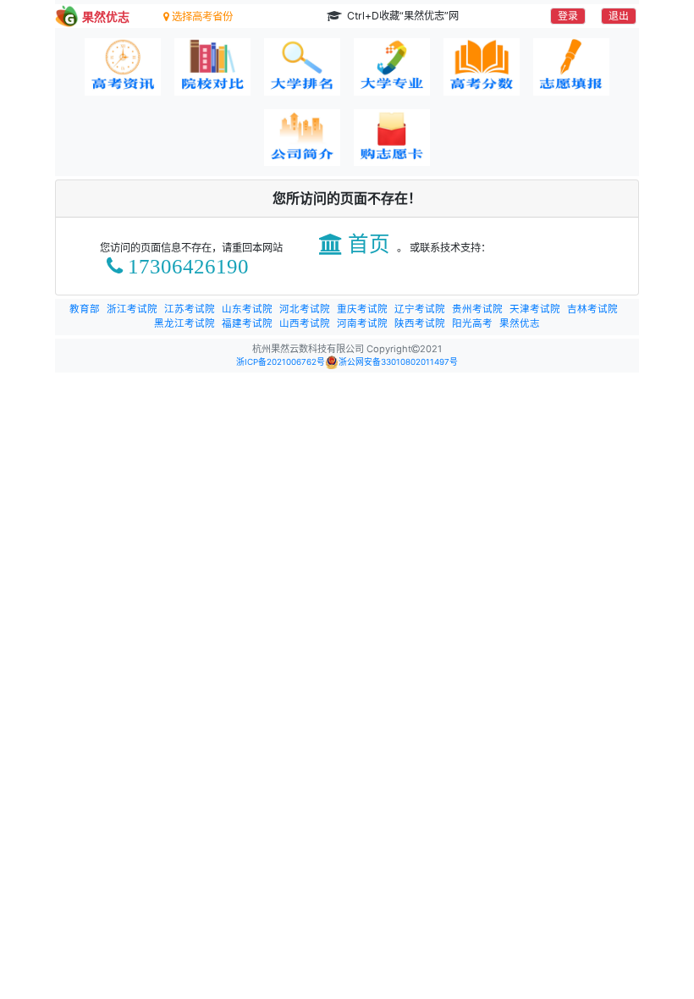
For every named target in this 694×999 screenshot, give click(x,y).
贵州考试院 (477, 309)
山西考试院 (304, 323)
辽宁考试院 (419, 309)
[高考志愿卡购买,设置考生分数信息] (392, 138)
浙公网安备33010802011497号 (398, 362)
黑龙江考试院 (184, 323)
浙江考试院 (132, 309)
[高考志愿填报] (571, 66)
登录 (568, 15)
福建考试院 (247, 323)
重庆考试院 (362, 309)
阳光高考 (472, 323)
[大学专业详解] (392, 66)
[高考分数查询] (481, 66)
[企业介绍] (302, 138)
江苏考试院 (189, 309)
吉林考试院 (592, 309)
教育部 (84, 309)
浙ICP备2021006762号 (280, 362)
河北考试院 (304, 309)
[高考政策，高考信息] (123, 66)
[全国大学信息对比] (212, 66)
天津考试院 (534, 309)
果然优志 (519, 323)
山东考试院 (247, 309)
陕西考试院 (419, 323)
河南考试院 (362, 323)
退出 (619, 15)
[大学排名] (302, 66)
